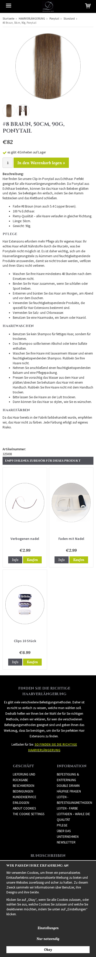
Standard (69, 18)
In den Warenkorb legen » (41, 162)
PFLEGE (62, 825)
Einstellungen (48, 928)
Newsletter (66, 842)
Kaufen (32, 560)
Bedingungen (23, 791)
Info (15, 560)
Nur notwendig (48, 939)
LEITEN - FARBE (67, 808)
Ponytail (54, 18)
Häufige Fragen (69, 791)
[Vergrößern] (48, 66)
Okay (48, 949)
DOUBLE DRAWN (68, 785)
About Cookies (24, 808)
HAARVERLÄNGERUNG (32, 18)
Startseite (8, 18)
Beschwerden (23, 785)
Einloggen (21, 802)
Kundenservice (24, 797)
